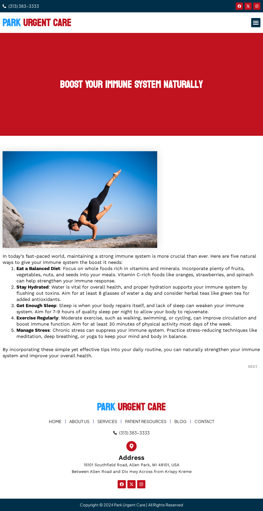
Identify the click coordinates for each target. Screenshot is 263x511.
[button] (255, 22)
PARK (37, 22)
